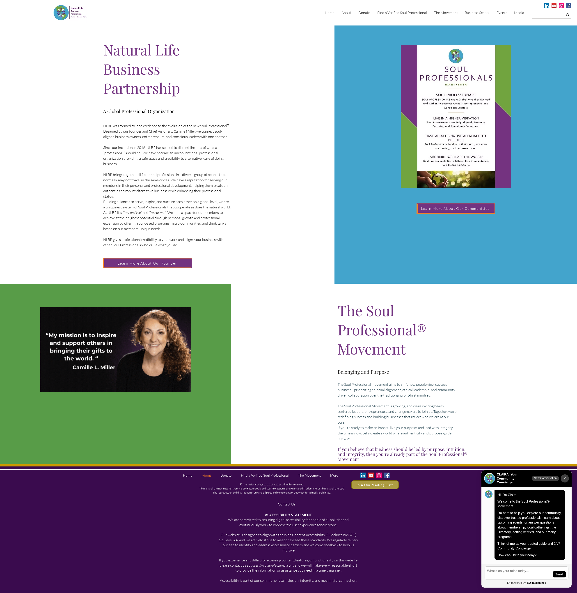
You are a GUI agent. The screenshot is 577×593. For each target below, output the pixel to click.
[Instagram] (561, 5)
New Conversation (545, 478)
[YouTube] (554, 5)
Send (559, 574)
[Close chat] (565, 478)
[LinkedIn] (546, 5)
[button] (519, 13)
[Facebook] (568, 5)
